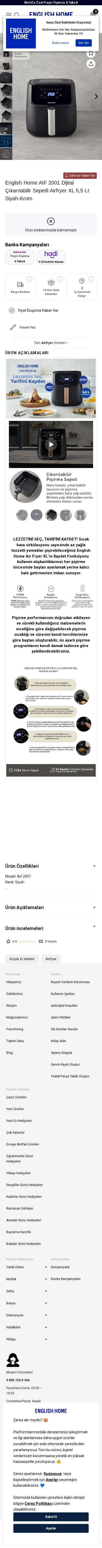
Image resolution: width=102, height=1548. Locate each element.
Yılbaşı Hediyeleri (18, 1173)
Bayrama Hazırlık (18, 1232)
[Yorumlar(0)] (51, 928)
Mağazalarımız (17, 1017)
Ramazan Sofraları (19, 1208)
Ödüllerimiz (14, 994)
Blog (9, 1053)
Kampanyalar (60, 1267)
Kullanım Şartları (63, 994)
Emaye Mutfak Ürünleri (22, 1144)
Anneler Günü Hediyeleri (23, 1220)
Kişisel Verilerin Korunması (70, 982)
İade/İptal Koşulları (64, 1005)
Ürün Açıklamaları (24, 907)
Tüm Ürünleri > (51, 343)
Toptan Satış (15, 1041)
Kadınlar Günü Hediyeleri (24, 1197)
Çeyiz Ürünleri (16, 1097)
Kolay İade (58, 1041)
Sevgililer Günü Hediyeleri (24, 1185)
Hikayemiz (13, 982)
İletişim (11, 1005)
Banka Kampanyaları (66, 1279)
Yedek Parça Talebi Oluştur (70, 1076)
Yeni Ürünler (15, 1109)
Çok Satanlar (15, 1132)
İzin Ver (83, 43)
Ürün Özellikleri (22, 866)
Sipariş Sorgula (61, 1053)
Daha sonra (60, 43)
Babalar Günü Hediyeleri (23, 1244)
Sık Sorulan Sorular (64, 1029)
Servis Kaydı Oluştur (65, 1064)
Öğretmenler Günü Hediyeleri (19, 1158)
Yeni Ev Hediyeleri (19, 1121)
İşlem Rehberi (61, 1017)
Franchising (14, 1029)
